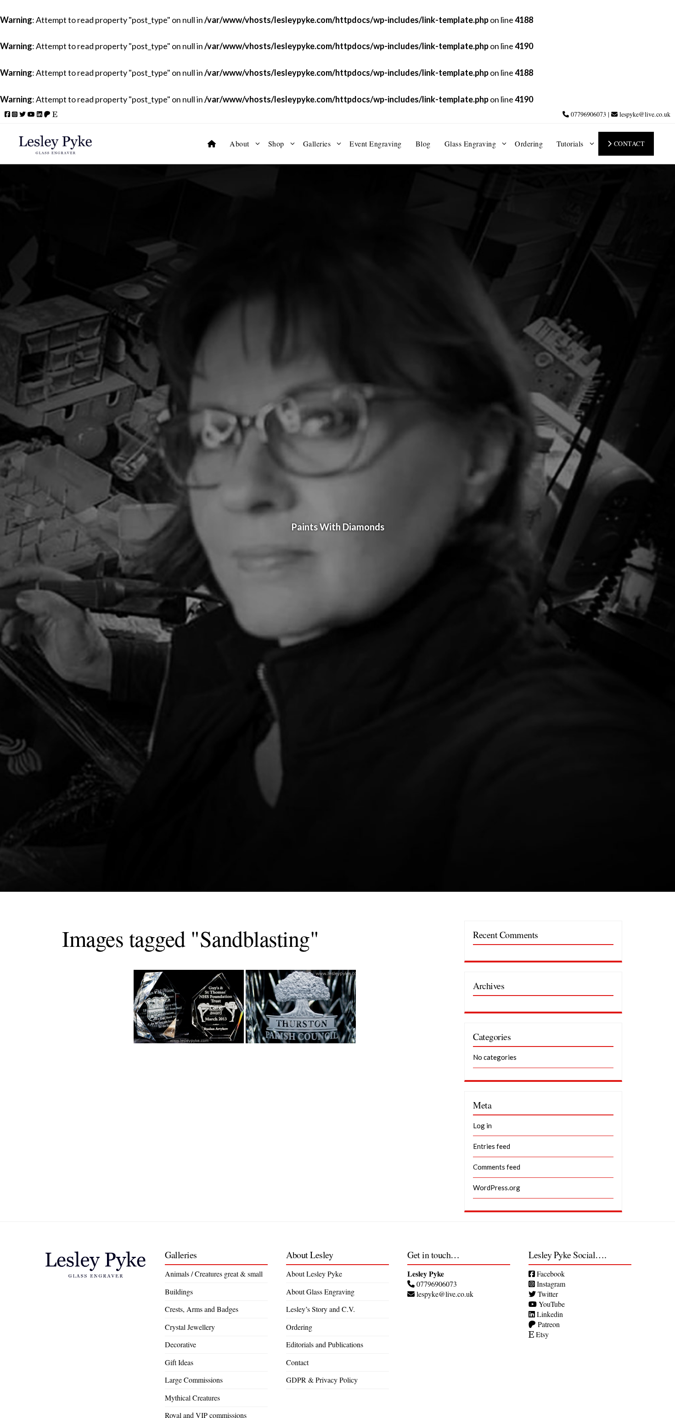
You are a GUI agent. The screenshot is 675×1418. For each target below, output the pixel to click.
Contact (628, 143)
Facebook (550, 1273)
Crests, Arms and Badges (201, 1309)
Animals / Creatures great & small (214, 1273)
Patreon (548, 1324)
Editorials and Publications (324, 1344)
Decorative (180, 1344)
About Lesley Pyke (314, 1273)
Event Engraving (375, 143)
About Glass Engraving (320, 1291)
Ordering (529, 143)
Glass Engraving (470, 143)
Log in (482, 1125)
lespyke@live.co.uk (644, 114)
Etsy (541, 1334)
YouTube (551, 1304)
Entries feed (491, 1146)
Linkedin (549, 1314)
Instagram (550, 1284)
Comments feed (496, 1167)
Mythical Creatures (192, 1397)
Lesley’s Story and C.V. (320, 1309)
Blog (423, 143)
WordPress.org (496, 1187)
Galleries (317, 143)
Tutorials (570, 143)
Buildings (179, 1291)
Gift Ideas (179, 1362)
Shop (276, 143)
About (239, 143)
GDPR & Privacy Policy (322, 1379)
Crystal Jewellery (190, 1327)
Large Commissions (194, 1379)
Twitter (547, 1294)
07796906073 (587, 114)
